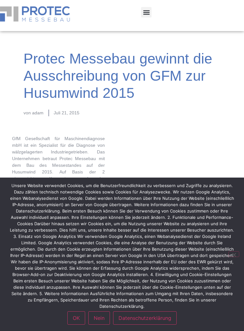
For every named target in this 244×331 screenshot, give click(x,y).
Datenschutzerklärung (145, 318)
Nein (99, 318)
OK (76, 318)
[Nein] (233, 254)
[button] (146, 12)
